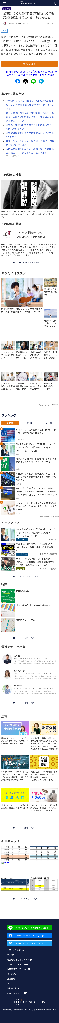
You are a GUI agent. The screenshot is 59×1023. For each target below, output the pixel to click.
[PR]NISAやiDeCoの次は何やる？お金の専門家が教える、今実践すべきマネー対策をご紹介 (31, 73)
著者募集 (11, 978)
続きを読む (29, 64)
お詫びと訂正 (13, 988)
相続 (4, 30)
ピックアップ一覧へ (29, 576)
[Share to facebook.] (17, 81)
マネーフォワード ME (17, 993)
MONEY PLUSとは (15, 950)
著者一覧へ (29, 702)
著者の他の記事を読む (29, 262)
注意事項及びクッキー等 (18, 969)
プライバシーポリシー (17, 964)
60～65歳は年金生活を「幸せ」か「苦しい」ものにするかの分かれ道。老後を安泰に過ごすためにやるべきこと (30, 116)
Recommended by (45, 405)
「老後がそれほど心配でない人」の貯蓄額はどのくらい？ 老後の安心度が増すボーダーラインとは (30, 104)
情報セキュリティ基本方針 (19, 959)
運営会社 (11, 954)
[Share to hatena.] (41, 81)
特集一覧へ (29, 637)
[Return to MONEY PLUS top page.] (29, 3)
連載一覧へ (29, 827)
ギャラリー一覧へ (29, 898)
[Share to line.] (33, 81)
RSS (9, 983)
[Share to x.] (25, 81)
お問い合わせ (13, 974)
